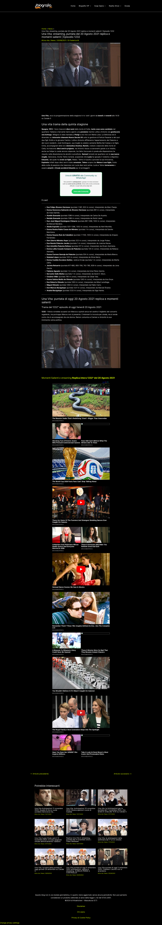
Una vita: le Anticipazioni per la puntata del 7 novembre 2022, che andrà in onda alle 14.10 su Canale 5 (112, 810)
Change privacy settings (9, 923)
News (53, 40)
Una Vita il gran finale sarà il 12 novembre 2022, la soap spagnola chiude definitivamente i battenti (48, 839)
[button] (90, 6)
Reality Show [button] (114, 6)
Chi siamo (81, 912)
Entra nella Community (81, 191)
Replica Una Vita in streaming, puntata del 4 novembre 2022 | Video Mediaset (78, 839)
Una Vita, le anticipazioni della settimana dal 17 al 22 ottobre (110, 839)
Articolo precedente (40, 774)
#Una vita (45, 40)
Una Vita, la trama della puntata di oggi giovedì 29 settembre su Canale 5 (49, 869)
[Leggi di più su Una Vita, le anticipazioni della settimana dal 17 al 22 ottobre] (112, 827)
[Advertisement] (81, 102)
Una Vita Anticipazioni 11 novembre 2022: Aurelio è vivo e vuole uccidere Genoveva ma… (49, 810)
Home (73, 6)
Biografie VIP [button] (84, 6)
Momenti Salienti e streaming (78, 378)
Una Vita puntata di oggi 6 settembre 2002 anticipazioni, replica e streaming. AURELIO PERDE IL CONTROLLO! (81, 870)
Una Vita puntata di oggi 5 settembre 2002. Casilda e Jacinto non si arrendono (112, 869)
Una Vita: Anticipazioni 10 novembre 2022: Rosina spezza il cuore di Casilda (80, 810)
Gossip (127, 6)
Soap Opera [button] (99, 6)
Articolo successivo (122, 774)
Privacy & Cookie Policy (81, 918)
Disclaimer (81, 906)
